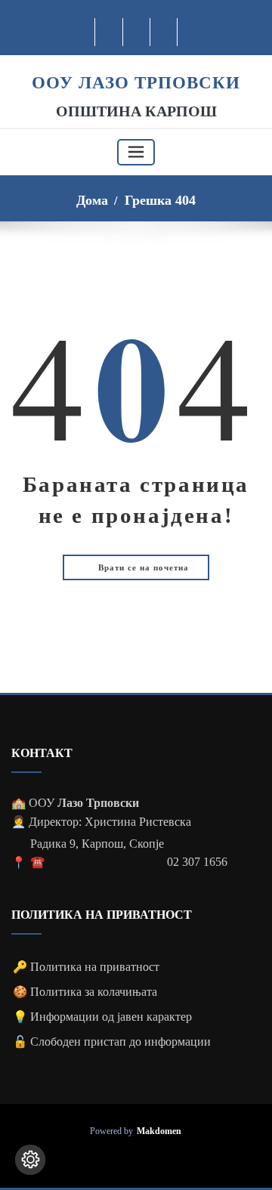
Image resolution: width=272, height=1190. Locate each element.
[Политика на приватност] (30, 1160)
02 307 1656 (197, 861)
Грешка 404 (160, 200)
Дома (92, 200)
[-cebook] (109, 32)
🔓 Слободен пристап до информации (112, 1041)
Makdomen (159, 1131)
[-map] (164, 32)
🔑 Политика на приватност (86, 966)
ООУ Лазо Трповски (136, 82)
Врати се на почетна (142, 567)
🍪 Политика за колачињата (85, 991)
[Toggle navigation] (136, 152)
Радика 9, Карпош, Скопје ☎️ (97, 853)
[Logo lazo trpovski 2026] (136, 63)
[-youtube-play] (137, 32)
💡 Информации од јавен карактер (102, 1016)
